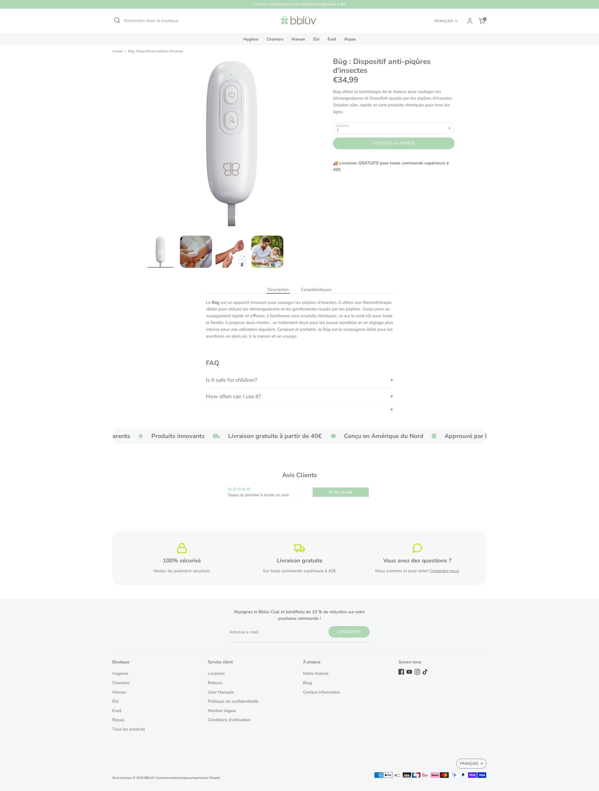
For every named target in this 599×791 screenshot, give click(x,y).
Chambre (275, 39)
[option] (231, 146)
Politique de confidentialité (233, 701)
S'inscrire (349, 632)
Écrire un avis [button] (340, 492)
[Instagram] (417, 672)
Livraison (216, 673)
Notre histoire (316, 673)
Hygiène (250, 39)
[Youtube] (409, 672)
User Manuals (221, 692)
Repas (350, 39)
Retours (215, 683)
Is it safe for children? (231, 380)
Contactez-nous (444, 571)
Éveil (332, 39)
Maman (298, 39)
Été (316, 39)
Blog (307, 683)
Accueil (117, 51)
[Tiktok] (425, 672)
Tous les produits (128, 729)
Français (444, 21)
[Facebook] (401, 672)
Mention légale (222, 710)
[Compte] (470, 21)
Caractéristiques (316, 289)
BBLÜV (149, 778)
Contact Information (321, 692)
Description (278, 289)
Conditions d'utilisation (229, 720)
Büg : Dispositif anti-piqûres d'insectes (155, 51)
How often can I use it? (233, 396)
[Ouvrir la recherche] (117, 20)
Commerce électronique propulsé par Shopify (188, 778)
